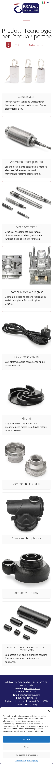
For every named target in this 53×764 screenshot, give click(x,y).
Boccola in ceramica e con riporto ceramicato (26, 648)
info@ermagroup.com (30, 695)
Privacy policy (32, 760)
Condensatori (26, 97)
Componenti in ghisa (26, 593)
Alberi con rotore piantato (26, 162)
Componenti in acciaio (26, 484)
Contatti (19, 704)
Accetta (26, 739)
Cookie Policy (20, 760)
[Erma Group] (26, 8)
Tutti (18, 45)
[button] (48, 710)
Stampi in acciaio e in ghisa (26, 292)
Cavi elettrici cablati (26, 357)
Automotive (36, 45)
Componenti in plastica (26, 538)
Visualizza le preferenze (27, 755)
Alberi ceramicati (26, 227)
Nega (26, 747)
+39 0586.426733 (32, 688)
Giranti (26, 418)
